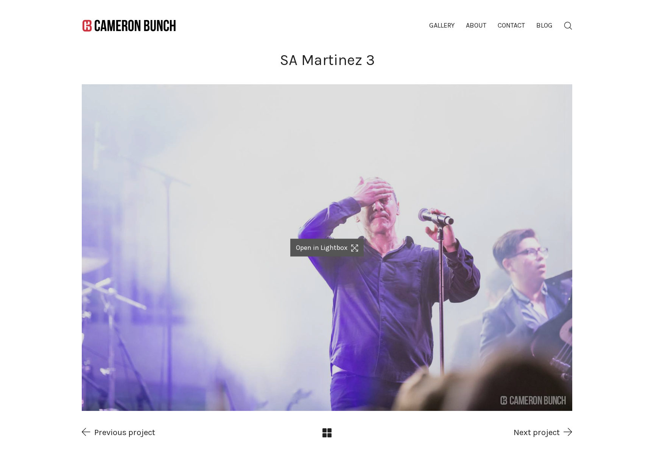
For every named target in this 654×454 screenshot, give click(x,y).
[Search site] (568, 26)
